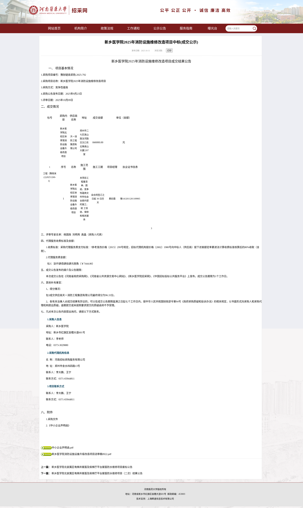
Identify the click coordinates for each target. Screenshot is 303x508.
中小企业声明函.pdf (62, 447)
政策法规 (107, 28)
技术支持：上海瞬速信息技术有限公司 (155, 499)
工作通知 (133, 28)
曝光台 (212, 28)
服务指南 (186, 28)
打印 (169, 50)
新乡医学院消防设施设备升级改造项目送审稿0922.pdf (81, 454)
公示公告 (159, 28)
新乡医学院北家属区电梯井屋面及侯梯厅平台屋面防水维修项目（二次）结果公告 (97, 473)
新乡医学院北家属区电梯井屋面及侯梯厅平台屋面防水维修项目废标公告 (92, 467)
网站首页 (54, 28)
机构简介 (80, 28)
